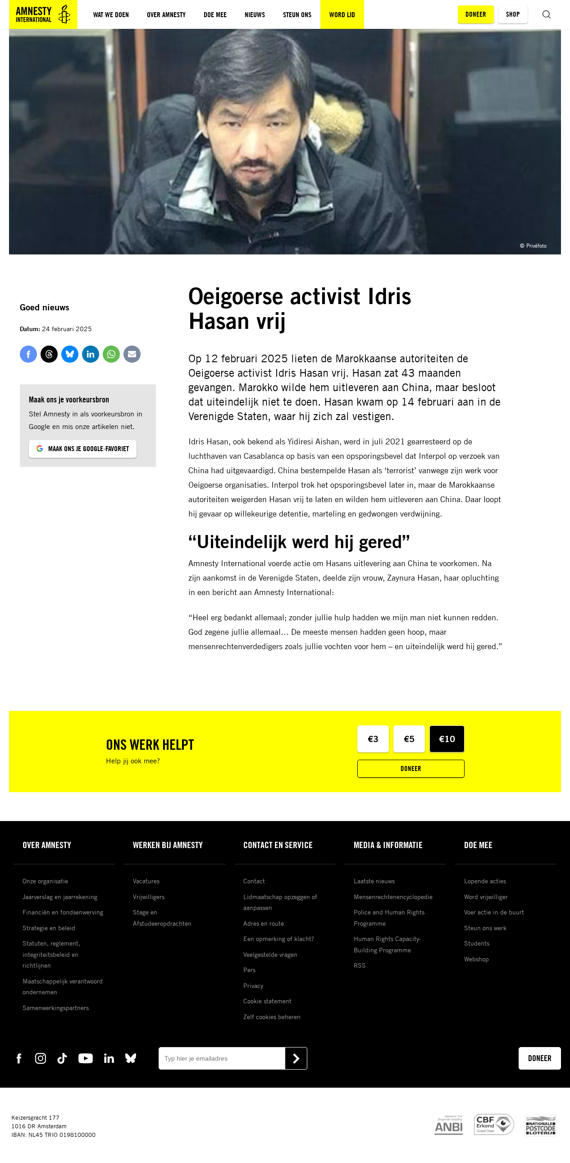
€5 (409, 738)
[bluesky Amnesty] (130, 1057)
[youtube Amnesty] (85, 1057)
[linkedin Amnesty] (109, 1057)
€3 (373, 738)
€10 (447, 738)
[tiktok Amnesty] (62, 1057)
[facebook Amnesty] (19, 1057)
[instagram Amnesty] (40, 1057)
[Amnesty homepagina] (43, 14)
